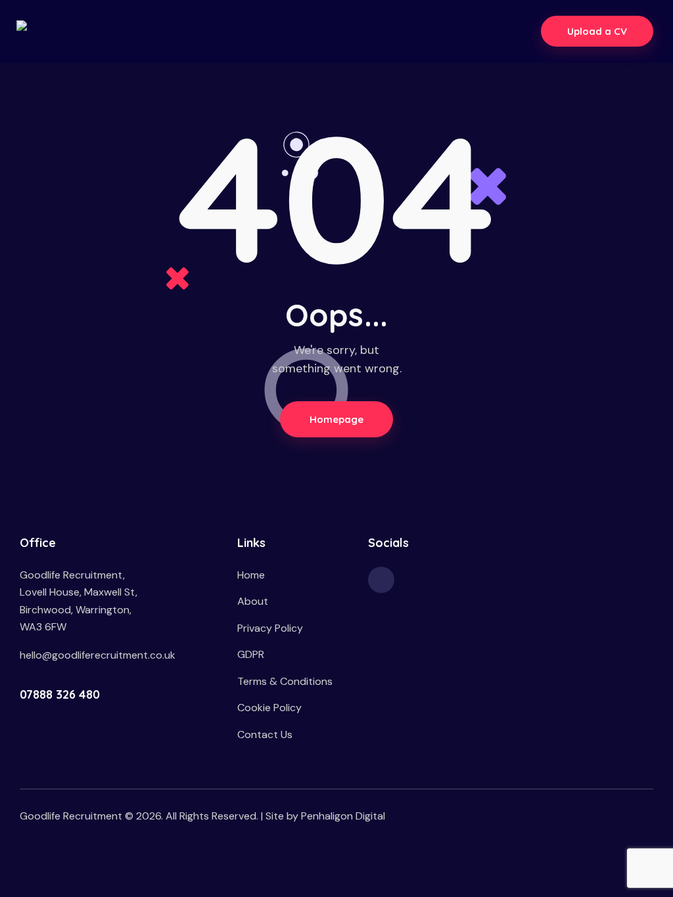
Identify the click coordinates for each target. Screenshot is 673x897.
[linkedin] (381, 580)
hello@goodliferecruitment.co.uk (97, 655)
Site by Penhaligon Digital (325, 816)
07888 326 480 (60, 694)
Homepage (337, 419)
